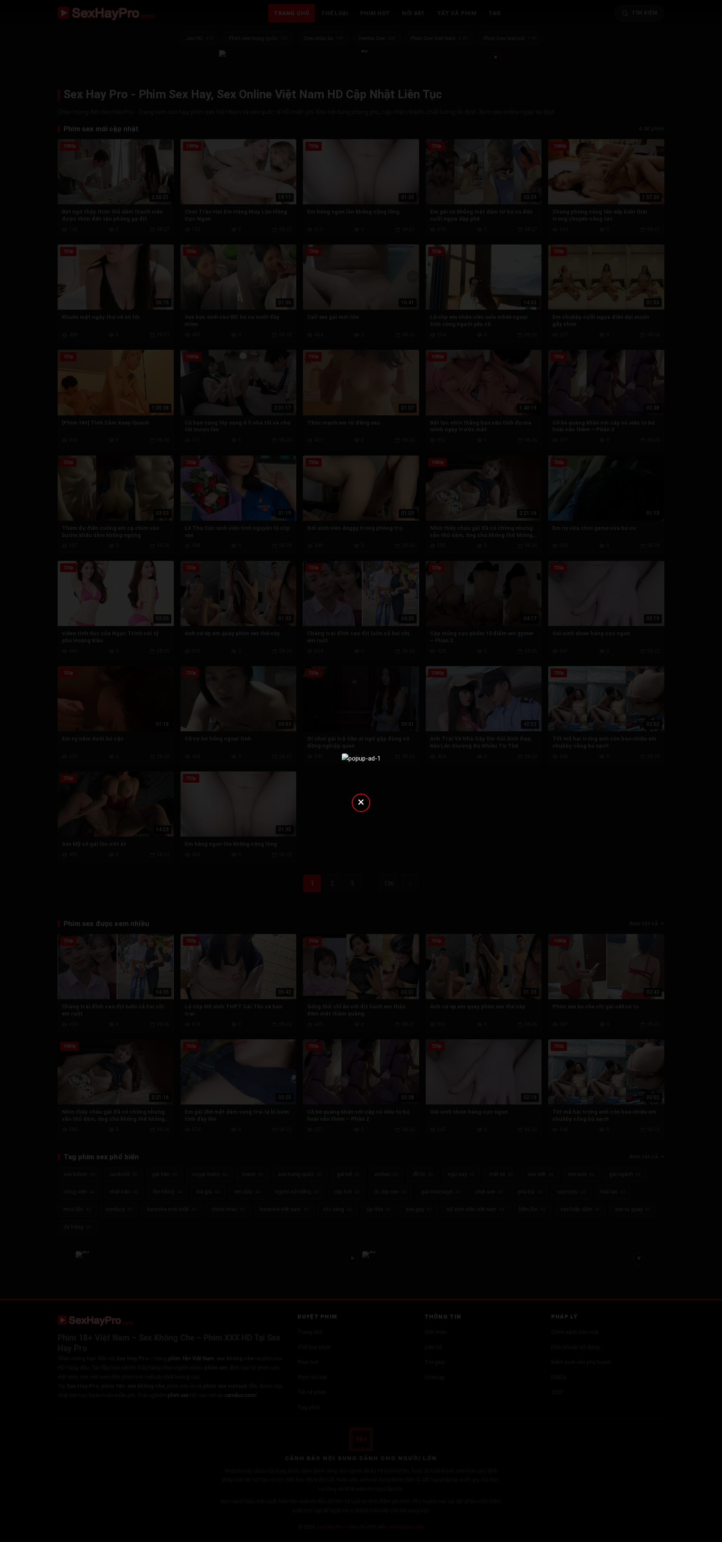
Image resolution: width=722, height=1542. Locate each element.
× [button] (361, 801)
